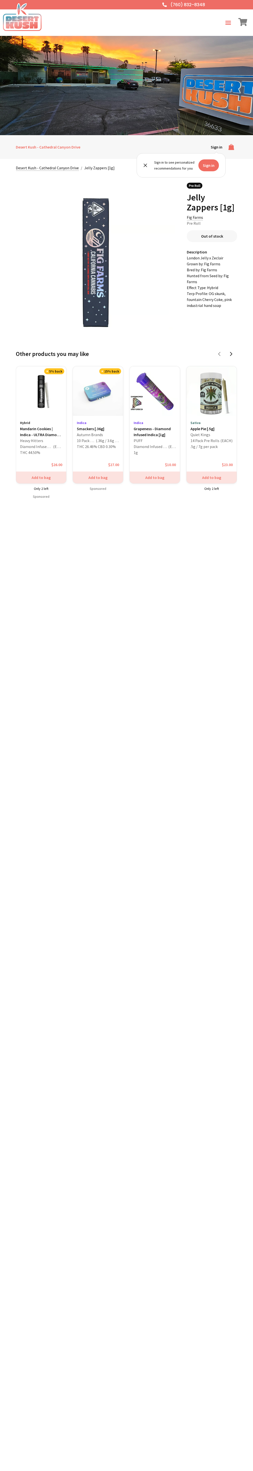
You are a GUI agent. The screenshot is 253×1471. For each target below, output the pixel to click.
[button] (228, 22)
